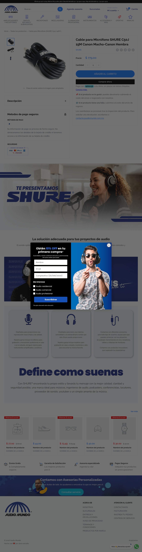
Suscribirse (51, 299)
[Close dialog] (109, 245)
